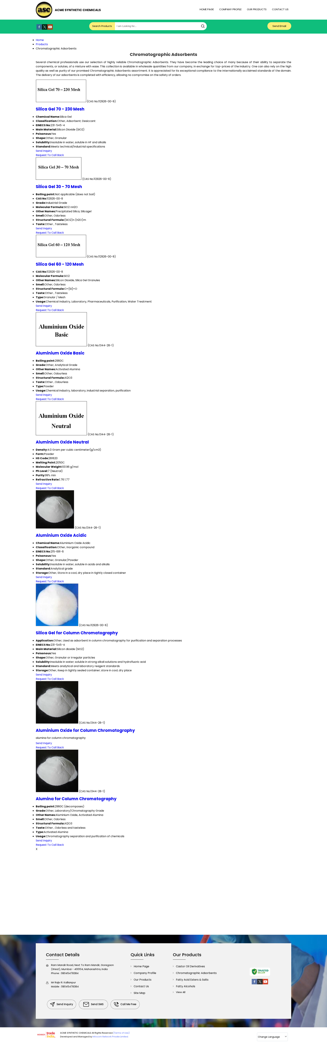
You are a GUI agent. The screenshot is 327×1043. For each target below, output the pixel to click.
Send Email (279, 26)
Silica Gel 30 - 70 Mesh (59, 186)
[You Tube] (50, 29)
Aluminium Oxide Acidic (61, 535)
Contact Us (280, 9)
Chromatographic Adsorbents (196, 973)
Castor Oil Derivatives (190, 966)
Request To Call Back (50, 155)
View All (180, 992)
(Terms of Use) (121, 1032)
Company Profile (230, 9)
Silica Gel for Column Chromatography (77, 633)
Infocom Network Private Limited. (111, 1036)
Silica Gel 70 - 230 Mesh (60, 109)
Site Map (139, 993)
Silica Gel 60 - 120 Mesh (60, 264)
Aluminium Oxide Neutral (62, 442)
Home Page (207, 9)
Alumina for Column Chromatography (76, 799)
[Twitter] (44, 29)
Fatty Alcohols (185, 986)
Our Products (257, 9)
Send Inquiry (44, 151)
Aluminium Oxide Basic (60, 353)
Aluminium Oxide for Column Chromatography (85, 730)
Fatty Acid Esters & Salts (192, 980)
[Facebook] (39, 29)
